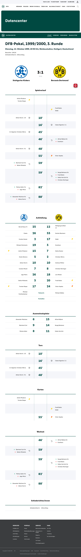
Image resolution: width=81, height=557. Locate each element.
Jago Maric (23, 189)
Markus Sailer (20, 187)
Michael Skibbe (59, 293)
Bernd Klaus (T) (23, 226)
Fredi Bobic (58, 108)
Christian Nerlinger (63, 180)
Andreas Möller (59, 262)
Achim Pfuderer (21, 98)
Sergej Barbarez (62, 172)
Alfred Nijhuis (61, 139)
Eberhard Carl (20, 162)
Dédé (56, 110)
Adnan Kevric (19, 117)
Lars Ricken (58, 274)
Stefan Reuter (59, 251)
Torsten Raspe (22, 101)
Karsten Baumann (60, 233)
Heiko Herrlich (62, 177)
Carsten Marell (23, 268)
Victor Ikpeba (59, 155)
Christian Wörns (21, 132)
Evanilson (60, 141)
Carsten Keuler (23, 239)
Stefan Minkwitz (21, 165)
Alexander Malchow (18, 196)
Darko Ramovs (23, 257)
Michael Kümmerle (22, 245)
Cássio (57, 124)
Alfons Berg (20, 55)
